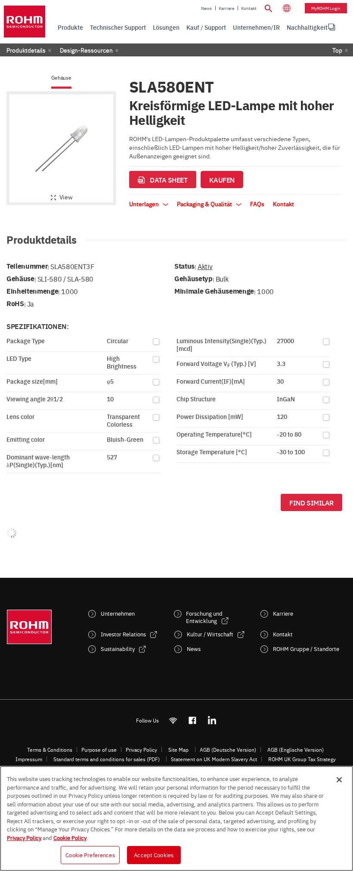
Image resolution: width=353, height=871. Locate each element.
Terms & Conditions (49, 749)
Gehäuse (61, 77)
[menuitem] (307, 27)
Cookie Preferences (90, 855)
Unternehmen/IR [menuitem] (256, 27)
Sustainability (118, 648)
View (66, 196)
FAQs (257, 203)
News (206, 8)
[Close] (339, 779)
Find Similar (311, 502)
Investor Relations (123, 634)
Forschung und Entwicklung (204, 617)
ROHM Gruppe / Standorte (306, 648)
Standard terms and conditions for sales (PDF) (106, 759)
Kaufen (222, 179)
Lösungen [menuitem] (166, 27)
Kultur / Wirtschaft (210, 634)
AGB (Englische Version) (295, 749)
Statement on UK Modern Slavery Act (214, 759)
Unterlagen (144, 203)
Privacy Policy (141, 749)
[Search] (268, 7)
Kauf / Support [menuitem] (206, 27)
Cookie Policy (70, 837)
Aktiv (205, 266)
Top (337, 50)
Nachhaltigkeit (307, 27)
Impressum (28, 759)
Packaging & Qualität (205, 203)
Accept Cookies (153, 855)
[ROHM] (24, 21)
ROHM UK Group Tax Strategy (302, 759)
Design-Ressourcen (86, 50)
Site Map (178, 749)
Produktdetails (26, 50)
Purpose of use (99, 749)
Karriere (226, 8)
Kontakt (249, 8)
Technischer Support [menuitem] (118, 27)
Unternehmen (118, 613)
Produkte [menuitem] (70, 27)
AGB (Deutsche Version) (228, 749)
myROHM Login (326, 8)
